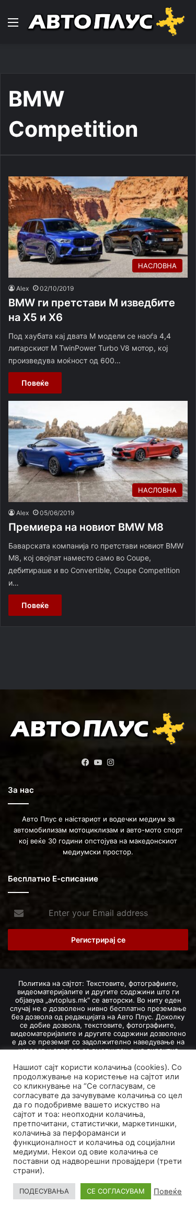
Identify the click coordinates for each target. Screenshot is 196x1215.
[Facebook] (85, 762)
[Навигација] (13, 26)
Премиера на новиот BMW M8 (86, 527)
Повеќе (35, 382)
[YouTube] (98, 762)
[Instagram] (111, 762)
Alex (22, 288)
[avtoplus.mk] (107, 22)
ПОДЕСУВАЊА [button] (44, 1191)
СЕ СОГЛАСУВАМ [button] (116, 1191)
